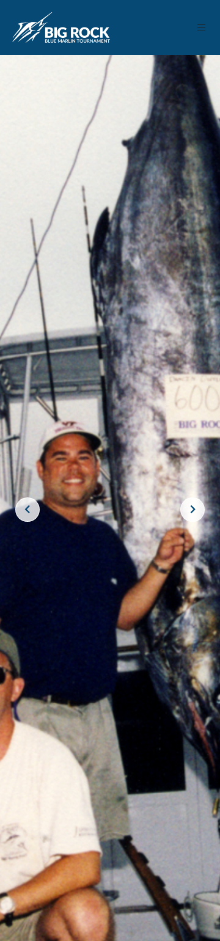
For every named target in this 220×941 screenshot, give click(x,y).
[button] (202, 28)
